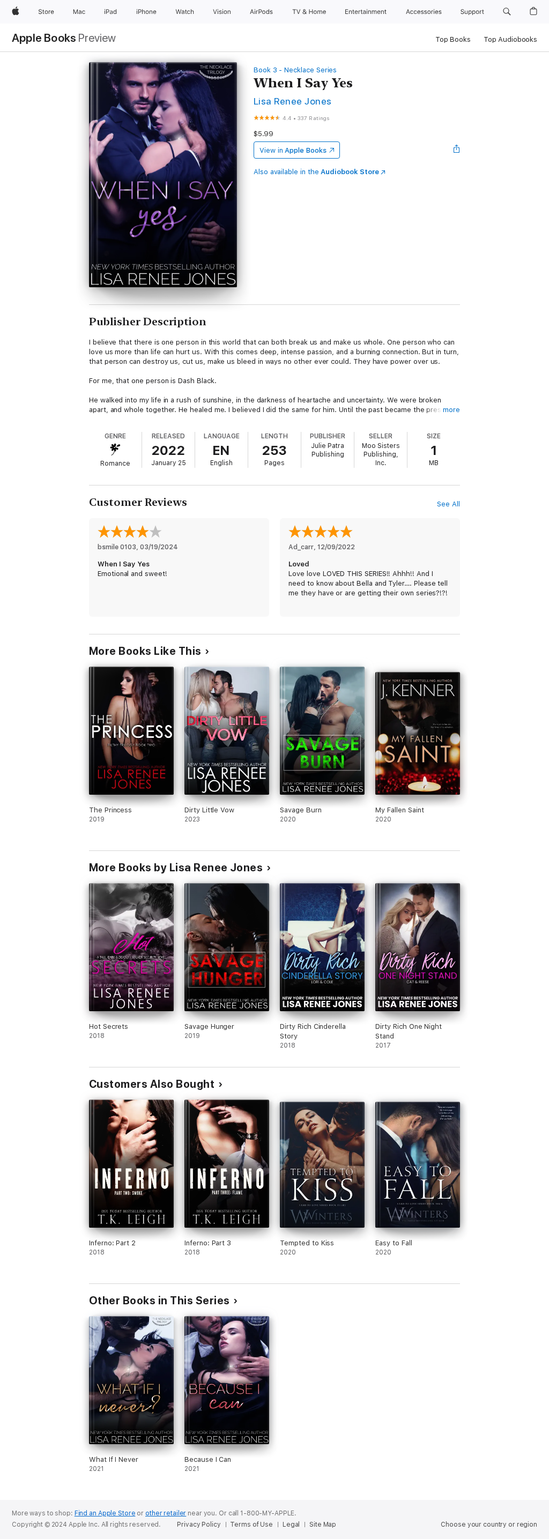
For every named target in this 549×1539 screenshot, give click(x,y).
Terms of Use (251, 1524)
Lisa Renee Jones (293, 101)
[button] (507, 12)
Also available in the (316, 172)
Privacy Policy (198, 1524)
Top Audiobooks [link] (510, 39)
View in (293, 150)
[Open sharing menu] (456, 150)
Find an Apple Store (105, 1513)
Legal (291, 1524)
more (451, 410)
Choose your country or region (489, 1524)
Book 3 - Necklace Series (295, 70)
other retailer (165, 1513)
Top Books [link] (453, 39)
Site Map (322, 1524)
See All (448, 504)
